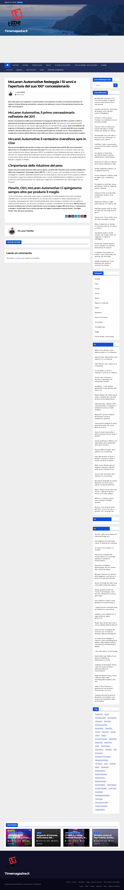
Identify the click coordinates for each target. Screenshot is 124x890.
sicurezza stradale (101, 788)
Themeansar (37, 884)
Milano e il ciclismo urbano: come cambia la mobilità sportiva (104, 500)
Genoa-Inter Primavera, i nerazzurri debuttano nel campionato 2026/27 (103, 379)
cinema (97, 732)
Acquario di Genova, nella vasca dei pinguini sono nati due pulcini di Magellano (106, 111)
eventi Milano (99, 749)
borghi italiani (99, 728)
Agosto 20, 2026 (44, 841)
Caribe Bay (108, 728)
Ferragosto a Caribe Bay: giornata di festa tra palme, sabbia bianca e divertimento (105, 155)
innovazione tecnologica (103, 756)
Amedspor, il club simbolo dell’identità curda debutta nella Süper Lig (106, 388)
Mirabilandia (105, 767)
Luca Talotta (21, 92)
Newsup (30, 884)
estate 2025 (98, 742)
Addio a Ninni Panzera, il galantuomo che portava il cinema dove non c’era (104, 688)
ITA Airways (98, 764)
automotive (98, 721)
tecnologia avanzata (101, 802)
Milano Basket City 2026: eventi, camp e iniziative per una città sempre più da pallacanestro (106, 397)
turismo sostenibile (101, 806)
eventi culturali (105, 746)
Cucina (25, 65)
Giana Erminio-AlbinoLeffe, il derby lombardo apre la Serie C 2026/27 (106, 434)
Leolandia (112, 764)
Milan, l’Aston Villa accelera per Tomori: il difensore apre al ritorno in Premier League (106, 491)
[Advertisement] (62, 49)
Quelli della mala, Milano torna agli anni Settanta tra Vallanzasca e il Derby (105, 658)
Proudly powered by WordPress (14, 884)
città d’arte (105, 732)
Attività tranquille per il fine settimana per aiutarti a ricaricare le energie (104, 263)
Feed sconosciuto (103, 519)
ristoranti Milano (100, 785)
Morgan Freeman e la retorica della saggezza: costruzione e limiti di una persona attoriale (105, 576)
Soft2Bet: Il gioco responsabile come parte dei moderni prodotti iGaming (106, 146)
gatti (115, 749)
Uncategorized (100, 327)
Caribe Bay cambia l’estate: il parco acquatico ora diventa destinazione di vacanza (105, 246)
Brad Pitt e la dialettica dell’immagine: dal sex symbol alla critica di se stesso (105, 567)
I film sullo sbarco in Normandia (106, 651)
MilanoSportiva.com (104, 345)
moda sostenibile (100, 781)
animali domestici (100, 718)
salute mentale (111, 785)
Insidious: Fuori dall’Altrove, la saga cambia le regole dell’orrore (105, 616)
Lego (105, 764)
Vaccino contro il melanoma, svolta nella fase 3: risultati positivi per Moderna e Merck (105, 129)
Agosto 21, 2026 (15, 841)
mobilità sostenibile (101, 774)
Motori (15, 65)
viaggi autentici (100, 809)
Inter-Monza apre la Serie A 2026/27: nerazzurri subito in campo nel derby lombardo (105, 458)
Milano (97, 767)
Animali (19, 70)
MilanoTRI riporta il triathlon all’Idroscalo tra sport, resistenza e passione (105, 416)
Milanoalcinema (102, 529)
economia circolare (101, 739)
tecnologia (98, 799)
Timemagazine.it (16, 31)
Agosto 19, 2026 (101, 841)
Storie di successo (63, 65)
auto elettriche (112, 718)
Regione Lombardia (56, 70)
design (104, 735)
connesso (18, 258)
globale (64, 126)
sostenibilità (98, 792)
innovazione (99, 753)
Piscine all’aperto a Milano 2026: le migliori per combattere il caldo (106, 177)
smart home (112, 788)
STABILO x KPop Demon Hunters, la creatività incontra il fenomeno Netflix (106, 120)
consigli (113, 732)
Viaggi (48, 65)
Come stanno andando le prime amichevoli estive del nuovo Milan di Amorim (106, 425)
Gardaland (108, 749)
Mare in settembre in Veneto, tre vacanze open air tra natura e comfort (106, 226)
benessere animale (101, 725)
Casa (42, 70)
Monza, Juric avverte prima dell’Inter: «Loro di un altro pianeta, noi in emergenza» (104, 509)
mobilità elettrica (100, 771)
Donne (103, 65)
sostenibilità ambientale (102, 795)
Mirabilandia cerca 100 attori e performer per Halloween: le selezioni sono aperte (105, 137)
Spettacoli (31, 70)
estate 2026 (108, 742)
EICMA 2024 (112, 739)
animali (107, 714)
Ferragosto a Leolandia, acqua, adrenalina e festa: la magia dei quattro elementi (106, 186)
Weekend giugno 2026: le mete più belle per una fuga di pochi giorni (105, 210)
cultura (97, 735)
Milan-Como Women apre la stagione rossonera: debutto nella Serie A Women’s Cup (105, 467)
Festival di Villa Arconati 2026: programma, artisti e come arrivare (105, 195)
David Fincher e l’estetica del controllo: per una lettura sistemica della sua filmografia (105, 632)
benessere (107, 721)
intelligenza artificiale (101, 760)
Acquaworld (98, 714)
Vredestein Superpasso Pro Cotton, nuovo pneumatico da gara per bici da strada (105, 254)
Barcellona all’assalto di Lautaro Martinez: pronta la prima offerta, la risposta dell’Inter (106, 483)
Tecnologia (37, 65)
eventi (97, 746)
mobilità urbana (100, 778)
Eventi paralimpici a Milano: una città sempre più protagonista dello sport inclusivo (106, 443)
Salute (9, 70)
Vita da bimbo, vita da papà (86, 65)
